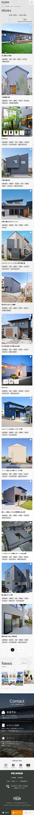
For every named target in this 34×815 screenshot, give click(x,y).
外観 (24, 19)
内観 (9, 19)
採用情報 (20, 777)
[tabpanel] (13, 677)
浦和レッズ (15, 781)
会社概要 (13, 777)
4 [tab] (8, 688)
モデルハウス (18, 812)
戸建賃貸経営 (23, 781)
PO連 (8, 781)
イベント (29, 812)
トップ (3, 6)
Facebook (13, 767)
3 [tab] (7, 688)
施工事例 (7, 6)
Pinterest (21, 767)
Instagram (6, 767)
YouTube (28, 767)
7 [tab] (12, 688)
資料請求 (7, 812)
